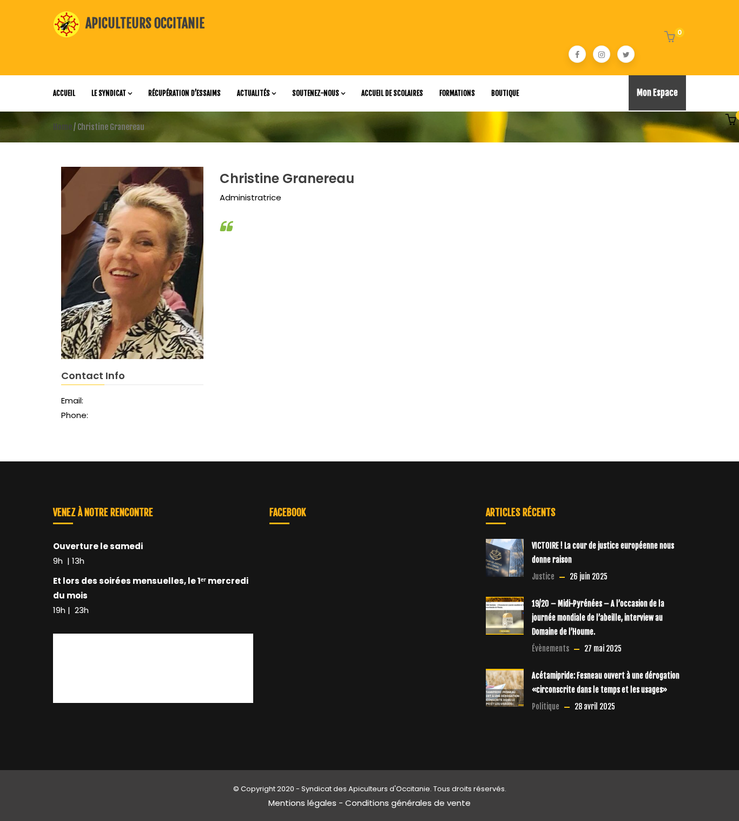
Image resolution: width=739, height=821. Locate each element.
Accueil (64, 93)
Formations (457, 93)
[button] (671, 38)
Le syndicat (108, 93)
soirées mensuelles (141, 581)
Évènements (550, 648)
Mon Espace (657, 92)
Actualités (253, 93)
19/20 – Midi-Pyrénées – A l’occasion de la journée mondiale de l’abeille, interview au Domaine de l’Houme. (598, 617)
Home (62, 127)
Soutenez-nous (315, 93)
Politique (545, 706)
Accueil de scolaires (392, 93)
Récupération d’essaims (184, 93)
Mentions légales (302, 803)
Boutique (505, 93)
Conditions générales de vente (408, 803)
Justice (543, 576)
